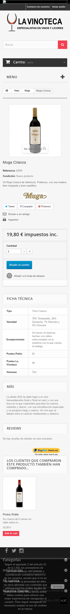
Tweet (11, 206)
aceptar (57, 586)
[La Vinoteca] (35, 22)
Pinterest (45, 206)
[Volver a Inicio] (6, 90)
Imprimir (13, 219)
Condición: (9, 176)
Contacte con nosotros (38, 7)
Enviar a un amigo (19, 214)
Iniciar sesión (58, 7)
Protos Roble (11, 514)
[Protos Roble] (19, 493)
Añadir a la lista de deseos (29, 276)
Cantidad (12, 245)
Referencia (9, 170)
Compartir (27, 206)
